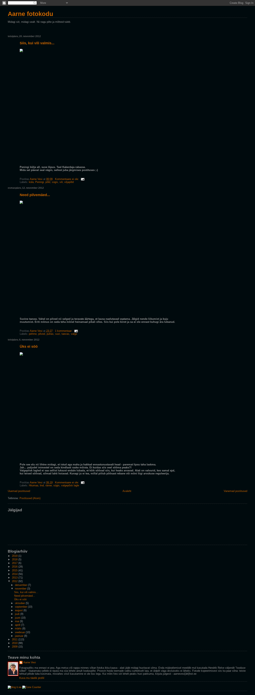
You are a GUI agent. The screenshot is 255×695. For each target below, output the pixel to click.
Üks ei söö (29, 346)
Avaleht (127, 491)
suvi (57, 333)
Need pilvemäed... (35, 195)
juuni (18, 617)
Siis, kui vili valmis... (37, 43)
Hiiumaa (33, 485)
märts (18, 628)
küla (31, 182)
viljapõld (69, 182)
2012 (15, 581)
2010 (15, 643)
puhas (50, 333)
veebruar (20, 632)
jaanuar (19, 635)
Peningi (39, 182)
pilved (41, 333)
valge (74, 333)
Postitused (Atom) (30, 498)
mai (17, 621)
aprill (18, 624)
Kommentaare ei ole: (67, 179)
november (21, 588)
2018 (15, 559)
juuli (17, 613)
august (19, 610)
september (21, 606)
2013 (15, 577)
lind (42, 485)
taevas (65, 333)
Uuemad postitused (19, 491)
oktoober (20, 603)
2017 (15, 563)
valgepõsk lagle (70, 485)
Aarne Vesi (29, 662)
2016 (15, 566)
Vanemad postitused (235, 491)
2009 (15, 646)
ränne (48, 485)
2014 (15, 574)
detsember (21, 584)
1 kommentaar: (64, 330)
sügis (55, 182)
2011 (15, 639)
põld (47, 182)
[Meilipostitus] (82, 179)
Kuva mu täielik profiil (31, 677)
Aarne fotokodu (30, 13)
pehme (33, 333)
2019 (15, 555)
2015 (15, 570)
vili (61, 182)
